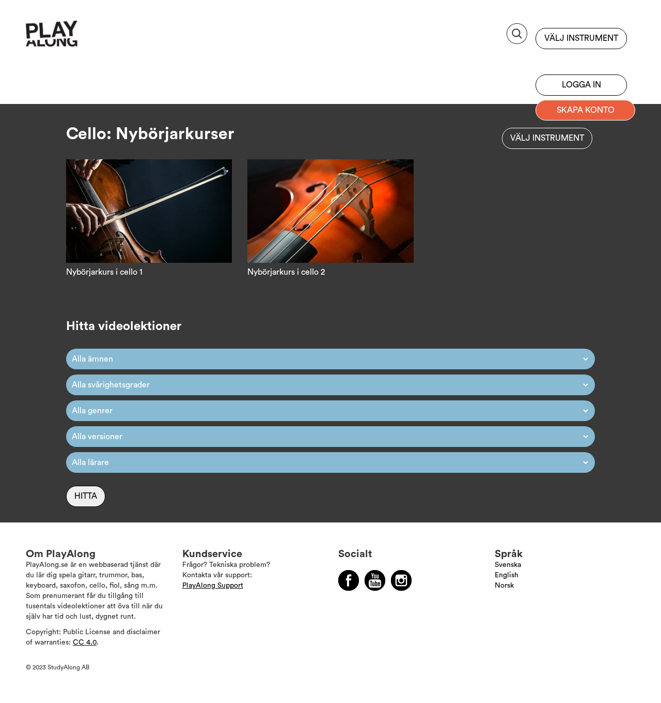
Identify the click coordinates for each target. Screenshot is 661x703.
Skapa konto (586, 110)
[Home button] (74, 37)
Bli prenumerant (581, 59)
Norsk (504, 585)
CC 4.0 (85, 642)
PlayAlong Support (212, 585)
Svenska (508, 565)
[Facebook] (348, 580)
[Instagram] (401, 580)
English (506, 575)
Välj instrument (581, 38)
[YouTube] (375, 580)
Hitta (85, 496)
